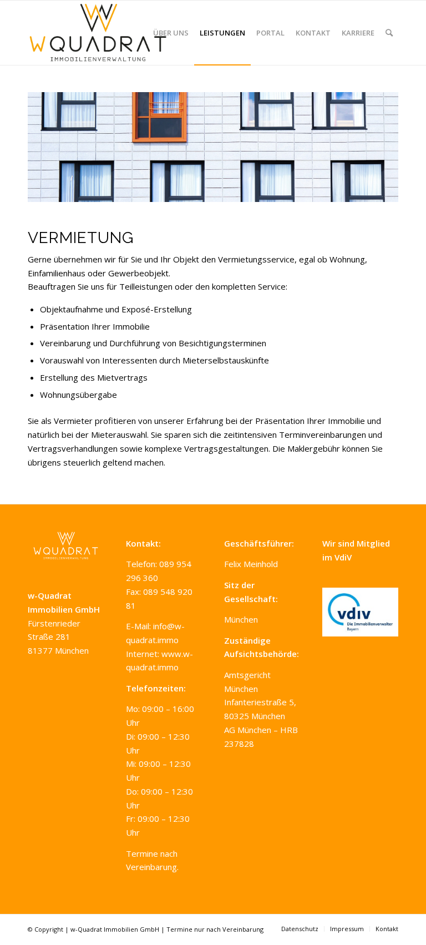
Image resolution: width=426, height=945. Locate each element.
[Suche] (389, 33)
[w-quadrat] (98, 33)
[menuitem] (171, 33)
